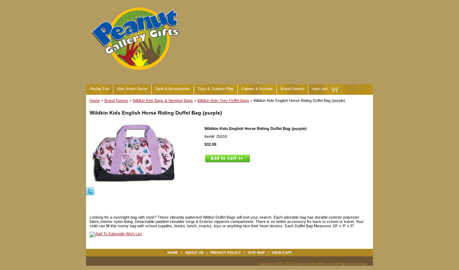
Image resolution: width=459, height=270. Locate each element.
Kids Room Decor (132, 89)
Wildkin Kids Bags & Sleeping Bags (163, 100)
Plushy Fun (99, 89)
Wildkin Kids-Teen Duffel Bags (223, 100)
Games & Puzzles (257, 89)
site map (256, 253)
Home (95, 100)
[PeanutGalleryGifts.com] (136, 73)
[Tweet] (90, 190)
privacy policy (225, 253)
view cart (320, 89)
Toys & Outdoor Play (216, 89)
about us (194, 253)
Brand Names (292, 89)
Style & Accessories (172, 89)
